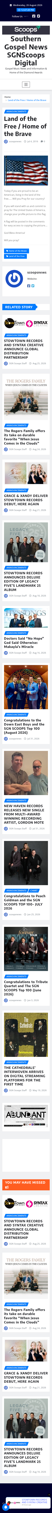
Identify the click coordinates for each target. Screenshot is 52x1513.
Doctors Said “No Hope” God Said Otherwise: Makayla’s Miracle (24, 642)
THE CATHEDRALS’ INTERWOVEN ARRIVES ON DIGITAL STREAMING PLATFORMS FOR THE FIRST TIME (24, 1076)
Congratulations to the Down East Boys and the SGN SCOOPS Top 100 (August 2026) (24, 726)
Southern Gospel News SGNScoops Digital (26, 50)
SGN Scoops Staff (18, 363)
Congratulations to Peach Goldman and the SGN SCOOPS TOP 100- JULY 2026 (24, 902)
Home (7, 96)
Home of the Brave (18, 250)
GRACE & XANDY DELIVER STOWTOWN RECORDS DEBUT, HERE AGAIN (26, 500)
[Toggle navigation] (26, 84)
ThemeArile (36, 1507)
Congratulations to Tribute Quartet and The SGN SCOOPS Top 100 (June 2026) (26, 988)
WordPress (43, 1503)
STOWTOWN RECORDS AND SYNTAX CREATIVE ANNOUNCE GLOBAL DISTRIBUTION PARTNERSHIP (24, 349)
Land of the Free (17, 256)
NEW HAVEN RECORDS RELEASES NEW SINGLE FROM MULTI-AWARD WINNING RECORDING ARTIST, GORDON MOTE (24, 814)
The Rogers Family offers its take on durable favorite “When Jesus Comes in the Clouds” (24, 437)
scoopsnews (15, 141)
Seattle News (19, 1507)
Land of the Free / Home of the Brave (27, 100)
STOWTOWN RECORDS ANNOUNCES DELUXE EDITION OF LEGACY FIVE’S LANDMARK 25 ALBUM (23, 581)
